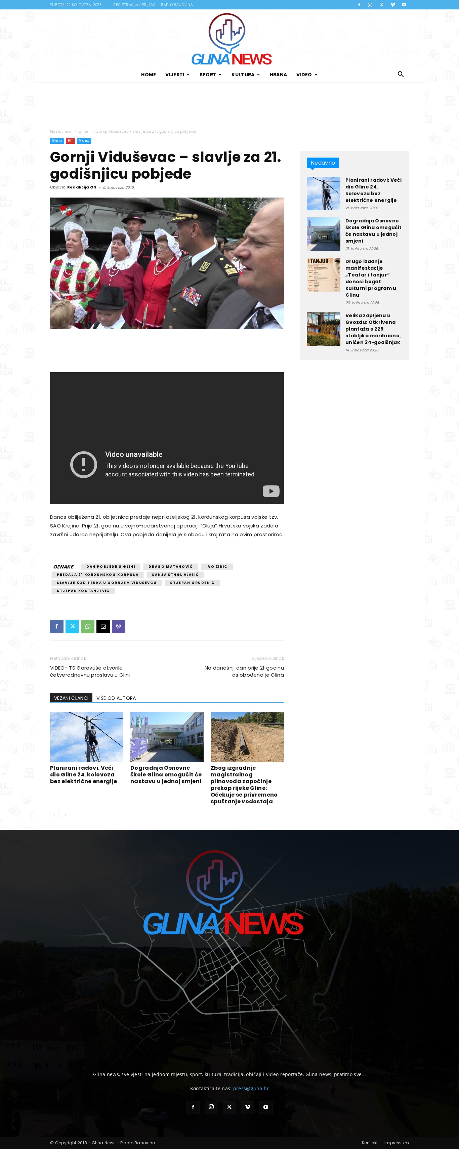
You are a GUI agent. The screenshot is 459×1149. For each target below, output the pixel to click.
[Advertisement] (229, 106)
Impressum (396, 1143)
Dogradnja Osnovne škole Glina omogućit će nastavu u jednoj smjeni (166, 774)
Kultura (243, 74)
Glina (83, 131)
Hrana (278, 74)
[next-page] (65, 815)
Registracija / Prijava (134, 4)
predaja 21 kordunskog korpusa (97, 574)
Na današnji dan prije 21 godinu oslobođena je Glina (244, 671)
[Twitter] (381, 4)
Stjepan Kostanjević (83, 590)
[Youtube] (404, 4)
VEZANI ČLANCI (71, 698)
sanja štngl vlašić (175, 574)
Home (148, 74)
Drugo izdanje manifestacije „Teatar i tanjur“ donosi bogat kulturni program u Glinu (371, 278)
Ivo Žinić (216, 566)
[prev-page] (54, 815)
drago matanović (171, 566)
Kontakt (370, 1143)
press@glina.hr (251, 1088)
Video (304, 74)
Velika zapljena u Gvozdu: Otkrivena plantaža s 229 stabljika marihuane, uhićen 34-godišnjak (373, 329)
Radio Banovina (177, 4)
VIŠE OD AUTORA (116, 698)
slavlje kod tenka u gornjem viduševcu (107, 582)
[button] (401, 75)
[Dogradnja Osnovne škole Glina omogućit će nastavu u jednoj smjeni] (167, 737)
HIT (70, 140)
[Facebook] (359, 4)
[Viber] (118, 626)
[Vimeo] (393, 4)
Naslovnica (61, 131)
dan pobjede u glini (110, 566)
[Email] (103, 626)
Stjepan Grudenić (192, 582)
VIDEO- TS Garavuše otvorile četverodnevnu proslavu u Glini (90, 671)
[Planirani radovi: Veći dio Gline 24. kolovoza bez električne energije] (86, 737)
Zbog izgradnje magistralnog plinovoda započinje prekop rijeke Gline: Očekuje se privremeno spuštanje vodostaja (244, 784)
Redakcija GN (82, 187)
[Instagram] (370, 4)
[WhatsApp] (87, 626)
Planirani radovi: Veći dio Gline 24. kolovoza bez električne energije (83, 774)
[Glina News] (229, 38)
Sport (208, 74)
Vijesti (174, 74)
